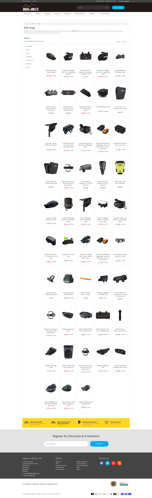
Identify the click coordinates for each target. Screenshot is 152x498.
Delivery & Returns (82, 462)
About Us (58, 462)
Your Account (60, 469)
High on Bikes (31, 494)
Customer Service (26, 1)
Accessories (33, 23)
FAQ (57, 463)
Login (34, 1)
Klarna (79, 469)
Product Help (60, 467)
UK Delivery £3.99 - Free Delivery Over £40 (105, 1)
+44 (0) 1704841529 (29, 475)
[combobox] (93, 7)
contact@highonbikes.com (32, 473)
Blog (78, 467)
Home (26, 23)
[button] (124, 41)
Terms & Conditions (83, 465)
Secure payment (81, 463)
